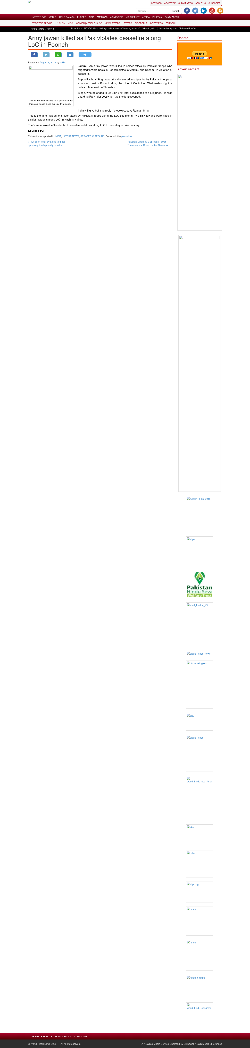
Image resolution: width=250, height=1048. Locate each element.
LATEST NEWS (39, 16)
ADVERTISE (170, 3)
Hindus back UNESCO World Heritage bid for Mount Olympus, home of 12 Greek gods (100, 28)
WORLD (52, 16)
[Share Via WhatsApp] (58, 54)
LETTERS (127, 23)
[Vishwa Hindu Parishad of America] (199, 551)
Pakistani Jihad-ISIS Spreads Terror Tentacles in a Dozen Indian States (148, 143)
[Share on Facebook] (34, 54)
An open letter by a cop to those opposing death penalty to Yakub (46, 143)
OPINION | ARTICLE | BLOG (89, 23)
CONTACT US (80, 1036)
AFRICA (146, 16)
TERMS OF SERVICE (42, 1036)
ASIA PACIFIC (116, 16)
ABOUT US (200, 3)
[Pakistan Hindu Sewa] (199, 584)
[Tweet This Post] (46, 54)
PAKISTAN (157, 16)
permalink (126, 136)
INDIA (91, 16)
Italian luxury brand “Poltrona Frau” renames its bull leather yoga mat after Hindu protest (190, 28)
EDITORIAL (170, 23)
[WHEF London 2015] (199, 624)
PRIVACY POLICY (63, 1036)
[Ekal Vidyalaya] (199, 835)
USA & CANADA (66, 16)
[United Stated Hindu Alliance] (199, 863)
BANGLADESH (172, 16)
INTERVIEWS (156, 23)
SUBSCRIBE (214, 3)
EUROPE (81, 16)
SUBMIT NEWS (185, 3)
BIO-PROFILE (141, 23)
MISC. (70, 23)
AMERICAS (102, 16)
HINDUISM (60, 23)
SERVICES (156, 3)
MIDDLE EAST (132, 16)
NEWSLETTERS (112, 23)
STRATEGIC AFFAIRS (42, 23)
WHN (62, 62)
